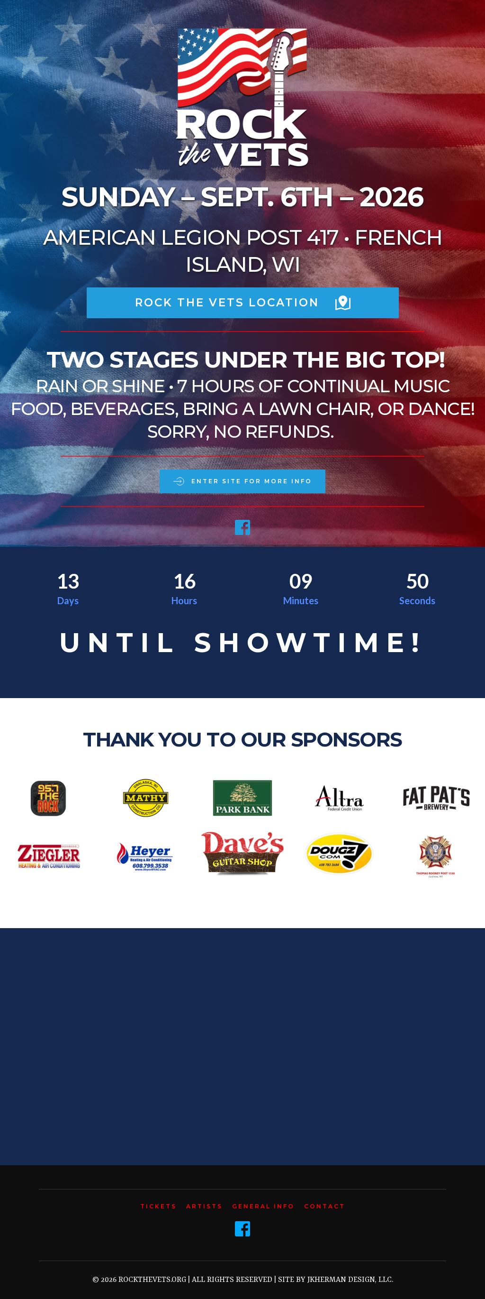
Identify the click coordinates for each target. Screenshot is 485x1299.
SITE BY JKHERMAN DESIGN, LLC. (335, 1280)
